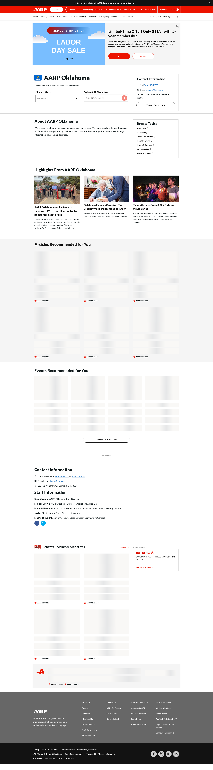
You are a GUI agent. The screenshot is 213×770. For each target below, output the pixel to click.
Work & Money (144, 153)
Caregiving (142, 132)
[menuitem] (35, 17)
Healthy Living (143, 141)
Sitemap (36, 749)
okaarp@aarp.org (154, 90)
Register (163, 9)
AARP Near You (88, 735)
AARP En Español (113, 708)
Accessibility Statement (87, 749)
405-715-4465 (78, 476)
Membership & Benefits (92, 10)
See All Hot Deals (144, 567)
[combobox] (106, 98)
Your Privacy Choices (53, 758)
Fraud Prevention (145, 136)
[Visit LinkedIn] (176, 754)
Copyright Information (74, 754)
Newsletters (111, 713)
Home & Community (146, 145)
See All (123, 547)
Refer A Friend (112, 719)
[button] (176, 16)
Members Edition (131, 10)
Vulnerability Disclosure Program (101, 754)
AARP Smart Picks (113, 10)
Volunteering (143, 149)
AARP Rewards (149, 10)
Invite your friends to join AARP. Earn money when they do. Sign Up (104, 3)
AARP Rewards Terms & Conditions (47, 754)
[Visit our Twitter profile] (43, 523)
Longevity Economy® (165, 733)
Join (119, 56)
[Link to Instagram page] (169, 754)
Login (173, 9)
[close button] (177, 27)
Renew (143, 56)
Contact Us (111, 702)
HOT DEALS (143, 552)
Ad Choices (37, 758)
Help (165, 17)
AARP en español (154, 17)
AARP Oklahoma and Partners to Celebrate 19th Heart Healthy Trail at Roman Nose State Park (56, 211)
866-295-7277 (151, 85)
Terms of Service (68, 749)
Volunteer (86, 713)
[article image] (57, 203)
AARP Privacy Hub (50, 749)
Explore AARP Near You (96, 92)
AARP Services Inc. (139, 724)
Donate (85, 708)
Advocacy (141, 128)
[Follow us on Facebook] (36, 523)
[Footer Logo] (50, 711)
